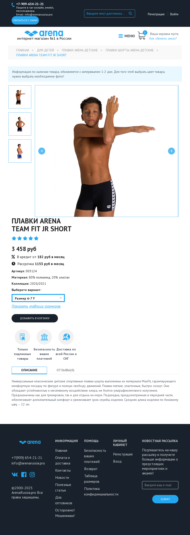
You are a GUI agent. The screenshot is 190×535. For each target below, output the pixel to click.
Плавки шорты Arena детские (130, 50)
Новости (62, 477)
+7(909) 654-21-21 (27, 457)
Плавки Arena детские (80, 50)
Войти (174, 14)
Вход (117, 461)
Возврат (91, 468)
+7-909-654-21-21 (30, 4)
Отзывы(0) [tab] (65, 370)
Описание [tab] (29, 370)
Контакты (63, 470)
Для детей (45, 50)
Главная (22, 50)
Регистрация (156, 14)
